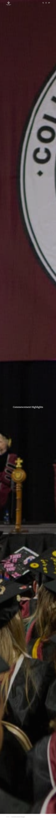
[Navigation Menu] (49, 3)
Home (7, 817)
